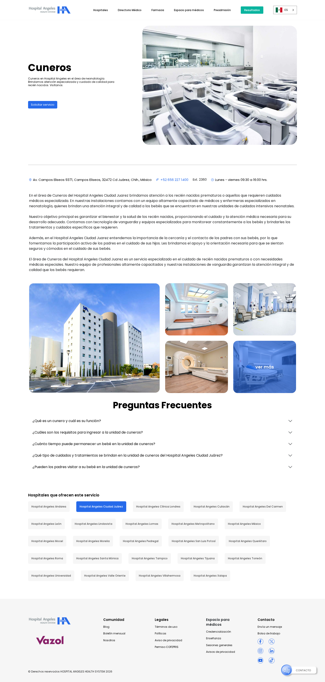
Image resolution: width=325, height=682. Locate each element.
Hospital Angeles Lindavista (93, 524)
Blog (106, 627)
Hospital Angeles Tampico (150, 558)
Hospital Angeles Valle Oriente (105, 575)
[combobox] (285, 10)
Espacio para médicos (189, 10)
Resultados (252, 10)
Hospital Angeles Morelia (93, 541)
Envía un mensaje (270, 627)
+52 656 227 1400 (174, 180)
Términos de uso (166, 627)
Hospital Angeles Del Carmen (263, 506)
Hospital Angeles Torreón (245, 558)
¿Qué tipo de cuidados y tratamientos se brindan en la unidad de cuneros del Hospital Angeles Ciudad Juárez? (127, 455)
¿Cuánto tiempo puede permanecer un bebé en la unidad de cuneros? (93, 443)
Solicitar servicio (42, 105)
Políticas (160, 633)
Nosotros (109, 640)
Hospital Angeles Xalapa (210, 575)
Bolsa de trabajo (269, 633)
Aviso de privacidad (168, 640)
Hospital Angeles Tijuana (198, 558)
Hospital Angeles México (244, 524)
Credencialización (218, 632)
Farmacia (157, 10)
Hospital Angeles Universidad (51, 575)
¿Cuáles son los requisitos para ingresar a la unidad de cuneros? (87, 432)
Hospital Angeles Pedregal (141, 541)
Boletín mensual (114, 633)
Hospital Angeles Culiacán (211, 506)
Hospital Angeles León (46, 524)
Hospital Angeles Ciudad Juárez (101, 506)
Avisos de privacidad (220, 652)
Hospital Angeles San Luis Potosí (194, 541)
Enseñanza (213, 638)
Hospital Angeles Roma (47, 558)
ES (286, 10)
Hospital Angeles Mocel (47, 541)
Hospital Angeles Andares (48, 506)
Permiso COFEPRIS (166, 647)
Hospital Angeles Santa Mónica (97, 558)
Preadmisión (222, 10)
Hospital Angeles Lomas (142, 524)
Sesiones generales (219, 645)
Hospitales (100, 10)
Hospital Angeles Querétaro (248, 541)
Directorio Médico (129, 10)
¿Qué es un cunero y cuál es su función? (66, 420)
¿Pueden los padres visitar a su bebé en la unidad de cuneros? (86, 466)
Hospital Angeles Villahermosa (159, 575)
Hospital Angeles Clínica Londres (158, 506)
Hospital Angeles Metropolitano (193, 524)
